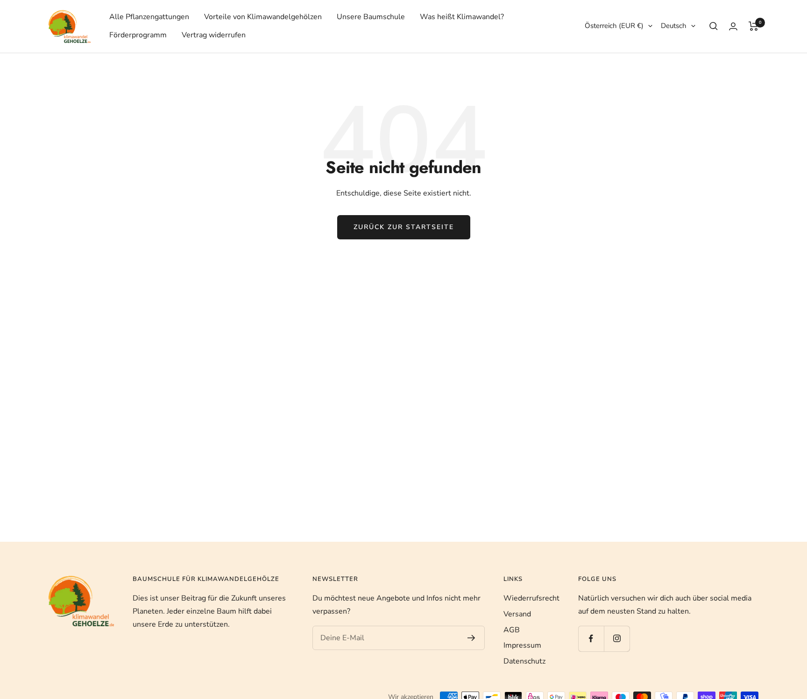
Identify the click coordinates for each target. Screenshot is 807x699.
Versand (517, 614)
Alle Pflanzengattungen (149, 17)
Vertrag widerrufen (214, 35)
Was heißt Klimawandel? (462, 17)
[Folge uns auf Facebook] (591, 638)
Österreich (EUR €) (614, 25)
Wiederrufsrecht (531, 598)
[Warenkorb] (753, 26)
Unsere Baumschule (371, 17)
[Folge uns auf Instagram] (617, 638)
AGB (511, 630)
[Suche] (713, 26)
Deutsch (674, 25)
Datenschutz (524, 661)
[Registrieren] (471, 638)
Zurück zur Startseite (404, 227)
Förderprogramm (138, 35)
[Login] (733, 26)
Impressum (522, 645)
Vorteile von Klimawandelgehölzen (263, 17)
